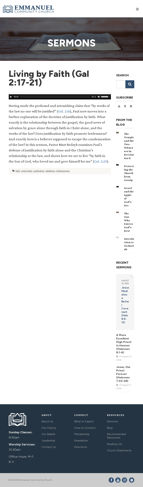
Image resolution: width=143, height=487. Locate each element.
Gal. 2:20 (100, 161)
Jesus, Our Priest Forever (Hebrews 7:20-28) (123, 374)
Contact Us (49, 447)
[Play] (11, 96)
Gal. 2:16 (64, 111)
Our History (49, 427)
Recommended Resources (116, 435)
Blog (109, 427)
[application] (60, 96)
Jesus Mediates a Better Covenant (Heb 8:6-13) (125, 305)
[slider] (106, 96)
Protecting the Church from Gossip (129, 173)
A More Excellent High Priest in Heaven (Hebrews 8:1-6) (123, 343)
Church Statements (119, 450)
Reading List (114, 444)
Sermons (112, 421)
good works (26, 171)
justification (38, 171)
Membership (81, 434)
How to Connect (85, 427)
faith (18, 171)
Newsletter (81, 440)
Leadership (48, 440)
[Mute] (98, 96)
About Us (47, 421)
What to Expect (84, 421)
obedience (50, 171)
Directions (80, 447)
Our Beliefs (48, 434)
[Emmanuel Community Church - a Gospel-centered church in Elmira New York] (29, 9)
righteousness (63, 171)
